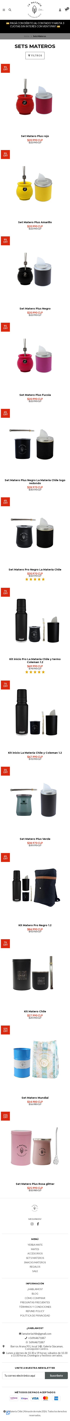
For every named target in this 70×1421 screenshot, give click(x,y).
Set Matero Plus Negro (35, 308)
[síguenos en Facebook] (38, 1224)
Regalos (35, 1267)
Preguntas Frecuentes (35, 1302)
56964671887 (37, 1342)
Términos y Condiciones (35, 1307)
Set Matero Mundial (35, 1097)
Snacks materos (35, 1262)
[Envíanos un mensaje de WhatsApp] (8, 1413)
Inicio (26, 36)
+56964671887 (37, 1338)
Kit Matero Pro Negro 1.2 (35, 925)
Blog (35, 1294)
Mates (35, 1249)
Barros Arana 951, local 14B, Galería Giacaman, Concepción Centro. (37, 1347)
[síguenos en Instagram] (32, 1224)
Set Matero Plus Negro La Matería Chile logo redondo (35, 482)
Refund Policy (35, 1311)
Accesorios (35, 1253)
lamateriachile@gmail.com (36, 1334)
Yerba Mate (35, 1245)
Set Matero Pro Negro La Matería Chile (35, 569)
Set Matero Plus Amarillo (35, 222)
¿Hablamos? (35, 1289)
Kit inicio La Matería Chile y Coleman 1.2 (35, 752)
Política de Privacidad (35, 1316)
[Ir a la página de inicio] (35, 10)
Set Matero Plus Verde (35, 839)
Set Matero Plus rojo (35, 136)
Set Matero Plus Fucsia (35, 395)
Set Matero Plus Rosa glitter (35, 1184)
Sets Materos (35, 1258)
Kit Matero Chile (35, 1011)
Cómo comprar (35, 1298)
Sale (35, 1271)
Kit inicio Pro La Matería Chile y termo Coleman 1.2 (35, 661)
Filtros (36, 55)
